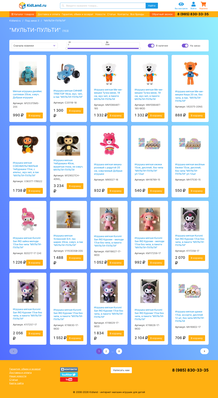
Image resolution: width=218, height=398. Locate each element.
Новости (100, 14)
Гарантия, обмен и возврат (77, 14)
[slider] (66, 48)
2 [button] (106, 351)
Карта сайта (16, 383)
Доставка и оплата (49, 14)
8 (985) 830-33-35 (193, 14)
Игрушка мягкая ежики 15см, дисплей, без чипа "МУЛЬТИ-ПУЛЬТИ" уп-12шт (149, 169)
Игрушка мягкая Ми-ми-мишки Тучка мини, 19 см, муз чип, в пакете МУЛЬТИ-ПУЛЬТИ (108, 94)
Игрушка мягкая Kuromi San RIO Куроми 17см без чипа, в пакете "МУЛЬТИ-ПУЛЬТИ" (190, 240)
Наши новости (17, 376)
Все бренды (137, 14)
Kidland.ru (15, 20)
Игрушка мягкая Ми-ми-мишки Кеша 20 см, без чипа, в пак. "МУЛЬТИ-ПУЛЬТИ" (189, 96)
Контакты (123, 14)
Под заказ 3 (32, 20)
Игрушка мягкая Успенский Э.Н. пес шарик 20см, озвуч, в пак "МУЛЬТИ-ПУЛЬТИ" (68, 240)
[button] (13, 351)
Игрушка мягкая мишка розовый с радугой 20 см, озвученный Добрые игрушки (108, 169)
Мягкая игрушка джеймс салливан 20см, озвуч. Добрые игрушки (27, 94)
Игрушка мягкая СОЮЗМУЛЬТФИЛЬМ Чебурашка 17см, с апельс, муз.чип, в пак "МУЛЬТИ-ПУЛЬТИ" (26, 169)
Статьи (111, 14)
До (107, 42)
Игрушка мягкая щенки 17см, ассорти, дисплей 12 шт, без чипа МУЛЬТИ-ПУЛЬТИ (190, 316)
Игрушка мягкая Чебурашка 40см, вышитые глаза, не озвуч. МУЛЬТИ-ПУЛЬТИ (68, 165)
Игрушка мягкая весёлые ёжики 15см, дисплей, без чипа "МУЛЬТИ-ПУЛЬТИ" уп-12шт (190, 169)
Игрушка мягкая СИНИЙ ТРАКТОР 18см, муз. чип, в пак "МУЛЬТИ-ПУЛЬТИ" (68, 93)
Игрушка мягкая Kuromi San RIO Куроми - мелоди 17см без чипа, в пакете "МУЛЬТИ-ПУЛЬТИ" (109, 241)
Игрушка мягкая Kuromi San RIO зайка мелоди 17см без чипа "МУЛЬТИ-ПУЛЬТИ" (27, 242)
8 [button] (119, 351)
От (70, 42)
